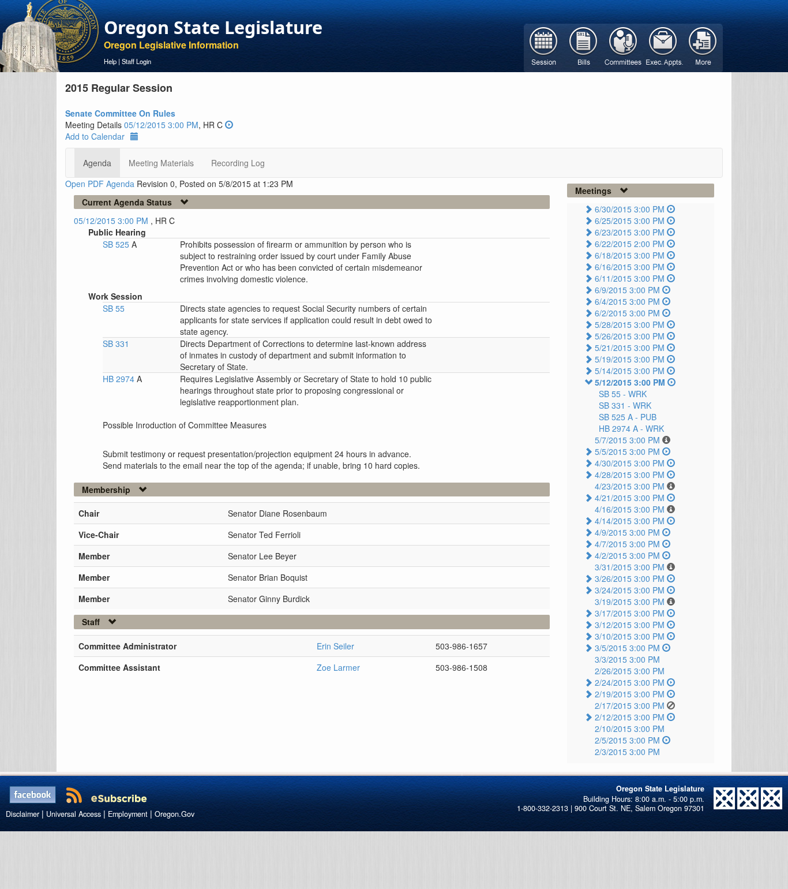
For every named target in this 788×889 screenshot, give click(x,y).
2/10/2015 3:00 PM (630, 728)
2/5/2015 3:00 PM (627, 740)
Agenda (97, 163)
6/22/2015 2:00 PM (630, 243)
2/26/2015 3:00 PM (630, 671)
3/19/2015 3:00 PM (630, 601)
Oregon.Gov (174, 814)
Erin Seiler (335, 646)
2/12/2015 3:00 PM (630, 717)
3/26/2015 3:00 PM (630, 578)
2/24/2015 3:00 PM (630, 682)
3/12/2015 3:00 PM (630, 624)
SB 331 (116, 343)
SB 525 (117, 244)
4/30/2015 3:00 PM (630, 463)
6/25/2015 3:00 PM (630, 220)
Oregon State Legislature (213, 27)
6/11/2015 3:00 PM (630, 278)
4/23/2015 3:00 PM (630, 486)
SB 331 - (625, 405)
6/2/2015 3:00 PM (627, 313)
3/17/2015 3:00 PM (630, 613)
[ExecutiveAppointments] (663, 46)
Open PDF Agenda (99, 183)
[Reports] (703, 46)
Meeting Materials (161, 163)
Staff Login (136, 61)
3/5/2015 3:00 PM (627, 647)
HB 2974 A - (631, 428)
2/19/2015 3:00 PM (630, 694)
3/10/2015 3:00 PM (630, 636)
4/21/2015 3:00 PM (630, 497)
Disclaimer (22, 814)
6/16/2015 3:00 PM (630, 266)
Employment (128, 814)
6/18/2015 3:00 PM (630, 255)
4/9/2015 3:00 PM (627, 532)
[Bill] (583, 46)
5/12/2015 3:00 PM (630, 382)
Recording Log (238, 163)
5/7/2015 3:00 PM (627, 440)
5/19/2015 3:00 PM (630, 359)
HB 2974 (120, 378)
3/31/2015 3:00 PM (630, 567)
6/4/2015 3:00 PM (627, 301)
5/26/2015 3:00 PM (630, 336)
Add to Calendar (95, 136)
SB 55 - (623, 393)
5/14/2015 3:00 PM (630, 370)
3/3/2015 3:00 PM (627, 659)
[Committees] (623, 46)
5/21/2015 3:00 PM (630, 347)
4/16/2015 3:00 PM (630, 509)
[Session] (544, 46)
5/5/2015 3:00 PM (627, 451)
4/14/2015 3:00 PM (630, 520)
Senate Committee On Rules (120, 113)
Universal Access (73, 814)
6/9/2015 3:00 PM (627, 290)
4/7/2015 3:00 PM (627, 544)
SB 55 (114, 308)
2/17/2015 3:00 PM (630, 705)
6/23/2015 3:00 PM (630, 232)
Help (110, 61)
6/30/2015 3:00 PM (630, 209)
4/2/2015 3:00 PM (627, 555)
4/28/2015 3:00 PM (630, 474)
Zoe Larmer (338, 667)
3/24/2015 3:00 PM (630, 590)
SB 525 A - (627, 417)
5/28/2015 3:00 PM (630, 324)
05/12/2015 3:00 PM (161, 124)
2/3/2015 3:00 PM (627, 751)
